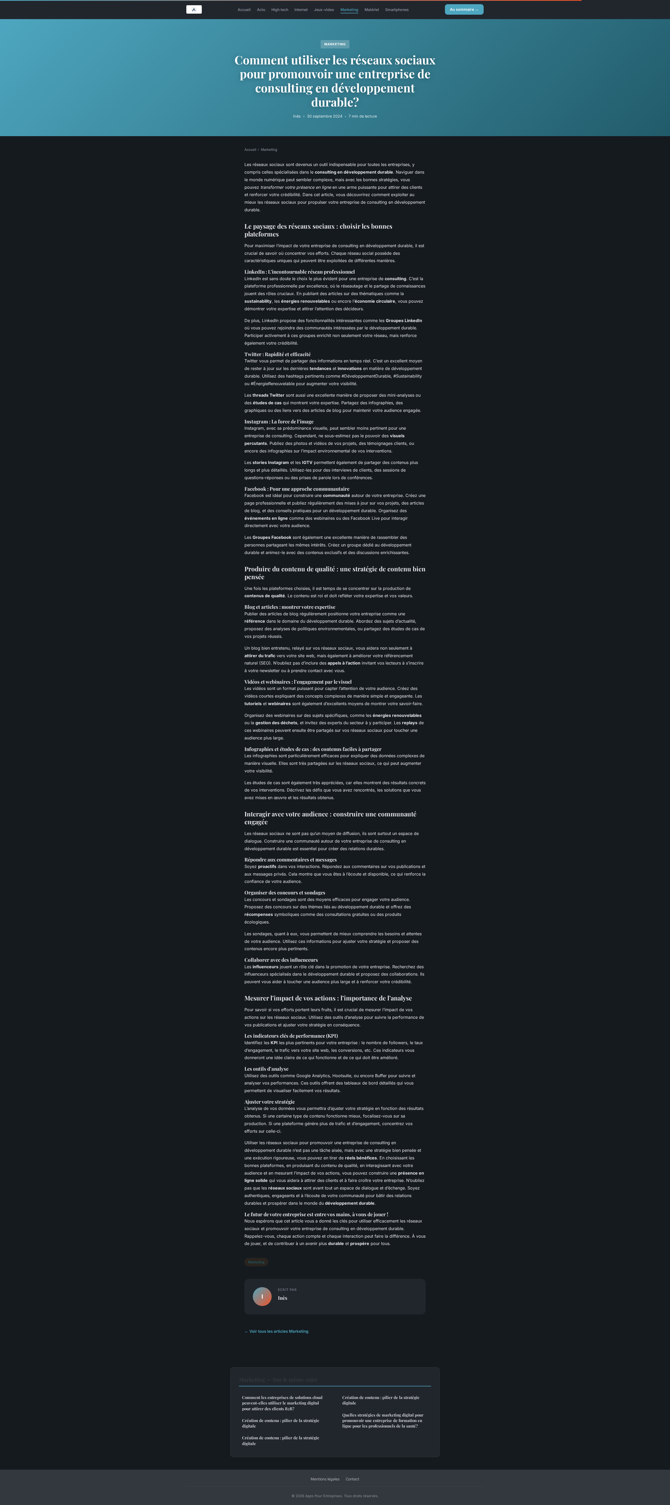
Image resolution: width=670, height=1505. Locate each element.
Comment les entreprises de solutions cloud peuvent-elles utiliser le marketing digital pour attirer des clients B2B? (282, 1403)
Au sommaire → (464, 9)
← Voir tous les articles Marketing (276, 1331)
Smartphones (397, 9)
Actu (261, 9)
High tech (279, 9)
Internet (301, 9)
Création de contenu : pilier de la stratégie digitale (280, 1423)
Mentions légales (325, 1479)
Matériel (372, 9)
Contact (352, 1479)
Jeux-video (324, 9)
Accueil (244, 9)
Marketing (349, 9)
